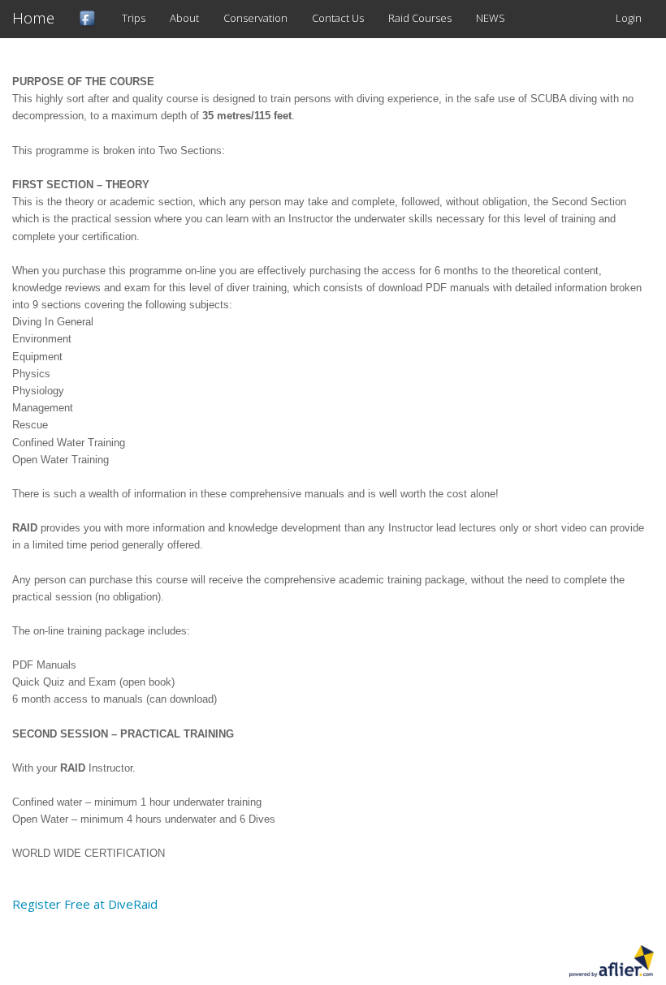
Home (33, 17)
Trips (133, 18)
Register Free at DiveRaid (85, 904)
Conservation (255, 18)
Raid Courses (420, 18)
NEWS (490, 18)
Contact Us (338, 18)
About (184, 18)
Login (629, 18)
